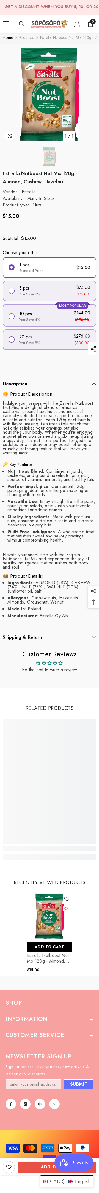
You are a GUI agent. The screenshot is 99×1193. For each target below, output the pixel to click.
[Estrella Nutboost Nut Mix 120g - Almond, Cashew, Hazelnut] (49, 916)
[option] (49, 94)
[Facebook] (11, 1104)
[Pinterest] (40, 1104)
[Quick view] (67, 908)
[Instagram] (25, 1104)
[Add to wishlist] (9, 1167)
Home (8, 38)
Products (26, 38)
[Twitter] (54, 1104)
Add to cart (49, 947)
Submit (78, 1084)
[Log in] (77, 24)
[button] (66, 1181)
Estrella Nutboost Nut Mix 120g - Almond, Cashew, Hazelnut (48, 958)
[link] (49, 848)
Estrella (29, 192)
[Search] (21, 24)
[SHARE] (92, 348)
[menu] (6, 24)
